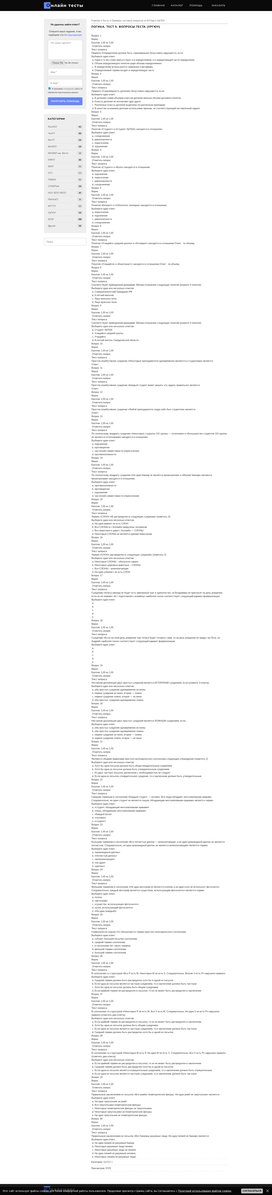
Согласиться (252, 1191)
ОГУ (50, 173)
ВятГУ (51, 140)
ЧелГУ (51, 133)
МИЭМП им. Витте (58, 153)
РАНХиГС (53, 199)
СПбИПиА (53, 186)
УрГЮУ (161, 20)
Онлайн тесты (64, 5)
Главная (95, 20)
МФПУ (51, 159)
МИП (51, 166)
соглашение (68, 89)
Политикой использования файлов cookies (204, 1190)
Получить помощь (65, 101)
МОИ (51, 219)
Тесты (105, 20)
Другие (51, 225)
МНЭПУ (52, 146)
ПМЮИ (52, 179)
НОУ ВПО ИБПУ (57, 192)
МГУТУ (52, 206)
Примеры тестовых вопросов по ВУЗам (133, 20)
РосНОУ (52, 126)
